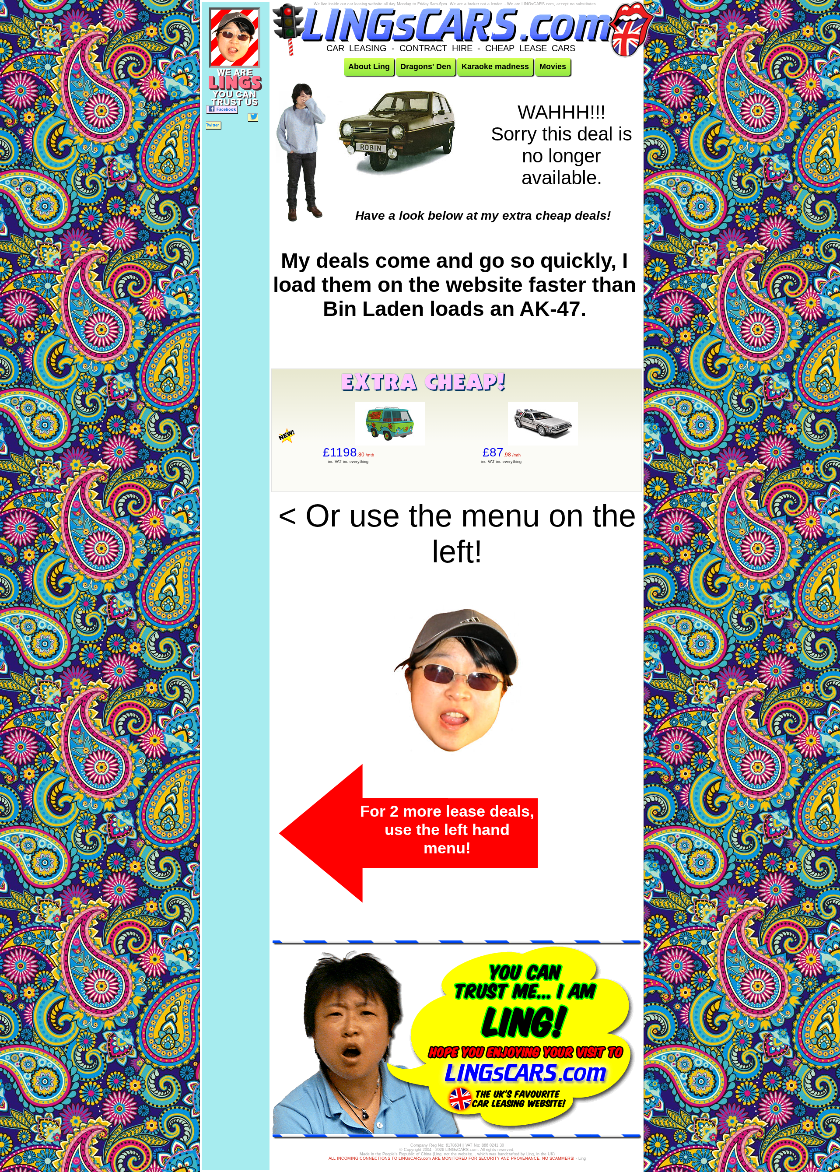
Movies (552, 66)
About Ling (369, 66)
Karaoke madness (495, 66)
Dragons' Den (425, 66)
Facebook (226, 109)
